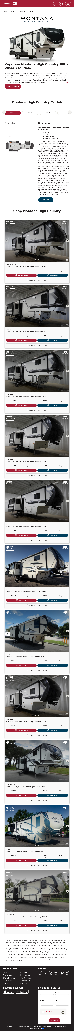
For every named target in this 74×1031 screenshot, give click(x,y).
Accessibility (63, 1026)
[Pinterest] (67, 973)
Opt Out (55, 1026)
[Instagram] (45, 973)
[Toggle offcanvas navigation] (68, 4)
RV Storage (25, 975)
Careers (23, 984)
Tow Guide (7, 975)
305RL (48, 113)
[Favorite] (67, 259)
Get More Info (13, 86)
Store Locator (9, 978)
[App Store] (8, 992)
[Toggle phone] (55, 4)
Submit (54, 1020)
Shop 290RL (45, 200)
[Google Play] (22, 992)
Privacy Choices (35, 1028)
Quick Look (43, 280)
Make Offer (23, 600)
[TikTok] (51, 973)
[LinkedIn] (62, 973)
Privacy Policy (46, 1026)
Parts (5, 984)
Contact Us (25, 981)
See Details (54, 275)
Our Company (26, 978)
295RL (30, 113)
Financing (24, 972)
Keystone (13, 11)
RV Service (8, 981)
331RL (65, 113)
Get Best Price (23, 275)
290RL (12, 113)
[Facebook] (40, 973)
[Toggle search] (61, 4)
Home (5, 11)
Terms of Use (36, 1026)
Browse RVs (8, 972)
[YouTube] (56, 973)
